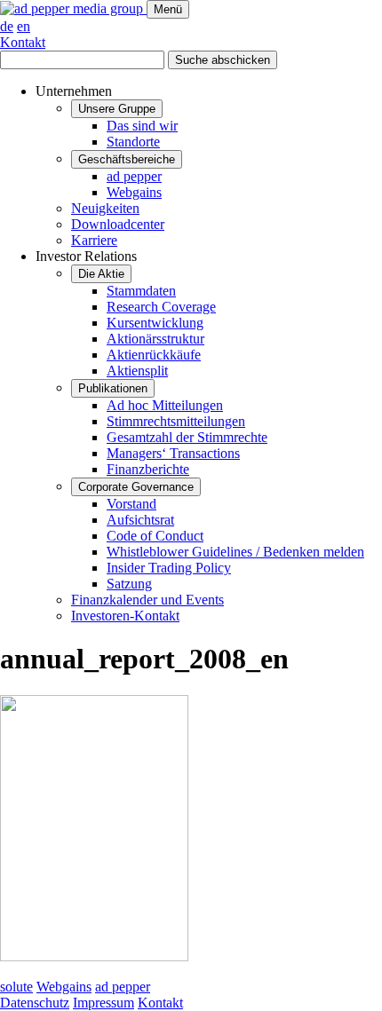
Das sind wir (142, 125)
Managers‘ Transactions (173, 453)
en (23, 26)
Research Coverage (161, 306)
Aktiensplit (137, 370)
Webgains (134, 192)
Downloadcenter (117, 224)
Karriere (94, 240)
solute (16, 986)
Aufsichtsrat (140, 519)
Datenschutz (34, 1002)
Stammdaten (141, 290)
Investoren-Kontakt (125, 615)
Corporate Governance (136, 487)
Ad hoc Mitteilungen (165, 405)
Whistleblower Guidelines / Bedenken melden (235, 551)
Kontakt (22, 42)
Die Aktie (101, 273)
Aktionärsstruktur (155, 338)
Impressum (103, 1002)
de (6, 26)
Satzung (129, 583)
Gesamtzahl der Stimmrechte (187, 437)
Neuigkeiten (105, 208)
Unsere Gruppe (116, 108)
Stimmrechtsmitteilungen (176, 421)
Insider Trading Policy (169, 567)
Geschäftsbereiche (126, 159)
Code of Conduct (155, 535)
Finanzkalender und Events (147, 599)
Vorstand (131, 503)
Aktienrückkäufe (154, 354)
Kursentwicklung (155, 322)
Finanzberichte (148, 469)
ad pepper (134, 176)
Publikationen (112, 388)
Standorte (133, 141)
